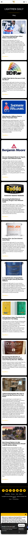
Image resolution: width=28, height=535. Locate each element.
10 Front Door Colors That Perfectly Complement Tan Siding (13, 318)
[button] (1, 1)
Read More (5, 56)
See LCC (21, 529)
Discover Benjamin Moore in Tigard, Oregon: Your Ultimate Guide (13, 157)
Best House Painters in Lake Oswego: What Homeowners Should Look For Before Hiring (13, 443)
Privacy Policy (15, 499)
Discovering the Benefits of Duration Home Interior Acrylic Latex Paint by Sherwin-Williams (12, 358)
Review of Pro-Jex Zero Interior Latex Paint (12, 239)
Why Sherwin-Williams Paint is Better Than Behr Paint (12, 117)
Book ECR (21, 525)
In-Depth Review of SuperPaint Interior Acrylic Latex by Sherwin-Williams (13, 279)
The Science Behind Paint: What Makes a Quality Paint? (12, 37)
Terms (10, 499)
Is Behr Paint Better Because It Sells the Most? (13, 79)
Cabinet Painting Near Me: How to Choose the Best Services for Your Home (13, 395)
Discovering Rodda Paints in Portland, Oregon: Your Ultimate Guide (12, 200)
